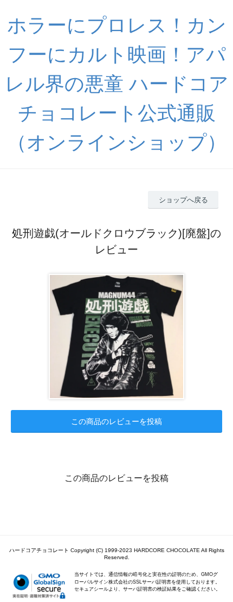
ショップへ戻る (183, 200)
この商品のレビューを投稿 (116, 421)
